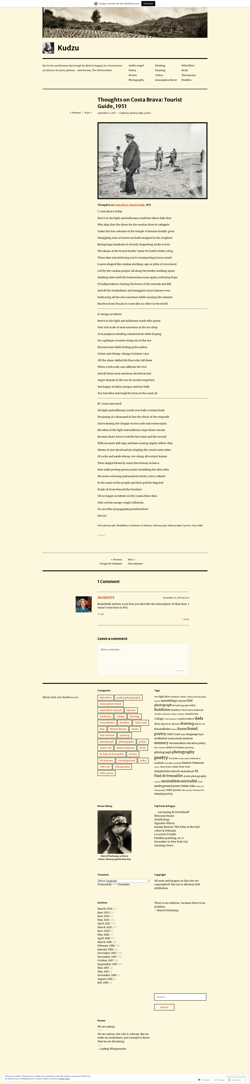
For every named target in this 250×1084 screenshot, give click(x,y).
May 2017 (103, 967)
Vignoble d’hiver (164, 823)
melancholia (175, 738)
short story (179, 766)
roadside (159, 763)
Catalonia (134, 525)
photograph (160, 525)
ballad (192, 705)
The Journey (188, 75)
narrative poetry (196, 743)
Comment (179, 670)
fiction (174, 729)
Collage (159, 718)
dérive (198, 724)
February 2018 (106, 945)
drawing (134, 716)
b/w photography (180, 705)
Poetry (132, 70)
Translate (124, 884)
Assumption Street (166, 80)
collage (120, 716)
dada (199, 718)
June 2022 (104, 912)
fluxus (182, 729)
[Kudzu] (125, 22)
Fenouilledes (107, 722)
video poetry (186, 790)
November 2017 (107, 956)
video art (105, 766)
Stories (133, 75)
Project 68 (105, 747)
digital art (166, 724)
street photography (194, 776)
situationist (162, 771)
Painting (160, 65)
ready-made (184, 759)
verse (185, 786)
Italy (102, 729)
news (169, 747)
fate (203, 724)
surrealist (198, 525)
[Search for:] (180, 997)
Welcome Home (164, 815)
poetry (147, 113)
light (201, 734)
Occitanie (178, 747)
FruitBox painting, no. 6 (169, 838)
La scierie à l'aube (165, 834)
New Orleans (107, 735)
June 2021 (103, 916)
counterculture (185, 718)
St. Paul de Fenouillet (112, 754)
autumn (182, 700)
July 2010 (103, 982)
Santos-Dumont (125, 747)
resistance (195, 758)
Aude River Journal (111, 710)
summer (157, 782)
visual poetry (163, 793)
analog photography (128, 697)
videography (122, 766)
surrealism (170, 781)
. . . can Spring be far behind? (171, 812)
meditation (160, 738)
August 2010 (105, 979)
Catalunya (124, 113)
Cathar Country (177, 714)
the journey (106, 760)
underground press (167, 786)
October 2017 (105, 960)
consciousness (170, 719)
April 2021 (104, 923)
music (135, 729)
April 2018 (104, 938)
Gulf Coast (141, 722)
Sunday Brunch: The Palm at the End (176, 826)
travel (200, 782)
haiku (183, 734)
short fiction (166, 767)
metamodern (177, 743)
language (192, 734)
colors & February (165, 830)
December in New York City (171, 841)
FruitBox (186, 80)
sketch (175, 771)
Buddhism (122, 525)
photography (136, 113)
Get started (148, 3)
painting (125, 735)
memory (161, 743)
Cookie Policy (64, 1079)
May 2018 (103, 934)
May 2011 (103, 971)
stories (133, 754)
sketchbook (187, 771)
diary (157, 723)
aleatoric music (178, 697)
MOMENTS (106, 598)
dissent (176, 724)
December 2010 (107, 975)
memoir (188, 738)
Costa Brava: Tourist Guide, (130, 205)
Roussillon (168, 763)
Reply (186, 619)
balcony (131, 710)
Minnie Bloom (118, 729)
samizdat (177, 763)
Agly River (106, 697)
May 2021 (103, 919)
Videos (159, 75)
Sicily (184, 70)
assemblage (169, 700)
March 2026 (105, 908)
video (143, 760)
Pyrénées (173, 758)
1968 (156, 697)
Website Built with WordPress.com (60, 697)
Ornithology (162, 819)
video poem (106, 773)
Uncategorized (126, 760)
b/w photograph (107, 525)
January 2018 (105, 949)
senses (157, 767)
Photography (136, 80)
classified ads (191, 714)
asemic (157, 701)
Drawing (160, 70)
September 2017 (107, 964)
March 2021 (105, 927)
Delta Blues (188, 65)
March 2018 (105, 942)
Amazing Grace (163, 845)
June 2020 (104, 930)
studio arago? (136, 65)
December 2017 (107, 953)
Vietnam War (198, 790)
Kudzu (68, 48)
